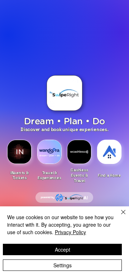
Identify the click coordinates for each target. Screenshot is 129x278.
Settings (62, 265)
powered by (47, 197)
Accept (62, 249)
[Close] (119, 216)
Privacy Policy (70, 232)
